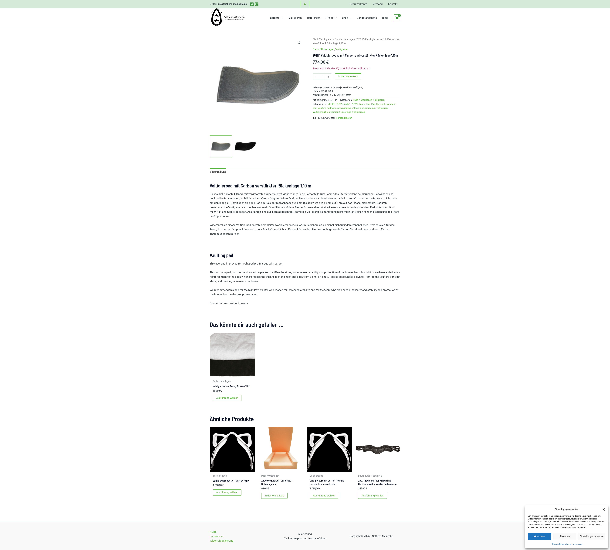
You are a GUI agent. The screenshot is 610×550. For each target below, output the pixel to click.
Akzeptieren (539, 536)
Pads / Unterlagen (345, 39)
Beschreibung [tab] (218, 171)
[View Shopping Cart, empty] (397, 17)
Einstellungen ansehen (591, 536)
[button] (603, 509)
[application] (281, 17)
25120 (340, 104)
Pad (373, 104)
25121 (347, 104)
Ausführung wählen (227, 397)
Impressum (578, 544)
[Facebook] (252, 4)
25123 (355, 104)
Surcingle (381, 104)
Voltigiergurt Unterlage (339, 112)
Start (315, 39)
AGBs (213, 531)
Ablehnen (565, 536)
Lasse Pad (364, 104)
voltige (355, 108)
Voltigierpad (358, 112)
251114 (332, 104)
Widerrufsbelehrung (221, 540)
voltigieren (382, 108)
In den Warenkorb (348, 76)
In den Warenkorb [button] (274, 495)
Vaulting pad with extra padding (334, 108)
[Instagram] (257, 4)
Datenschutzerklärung (561, 544)
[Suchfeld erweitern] (305, 4)
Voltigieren (326, 39)
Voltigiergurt (319, 112)
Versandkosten (344, 117)
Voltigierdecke (367, 108)
